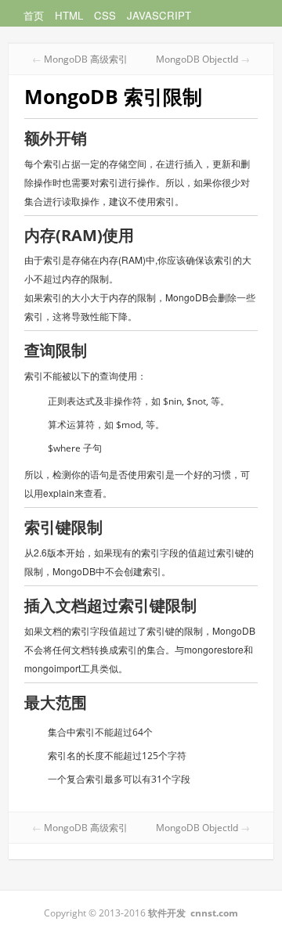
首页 (34, 15)
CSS (105, 15)
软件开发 (167, 913)
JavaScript (159, 15)
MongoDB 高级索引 (86, 59)
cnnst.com (214, 913)
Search (266, 15)
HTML (69, 15)
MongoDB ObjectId (197, 59)
